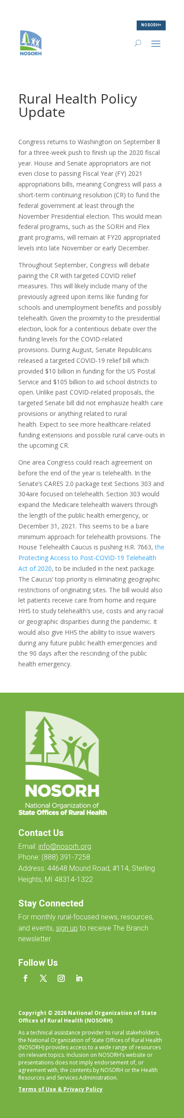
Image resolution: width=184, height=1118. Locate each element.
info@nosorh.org (64, 846)
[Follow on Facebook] (25, 978)
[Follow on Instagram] (61, 978)
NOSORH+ (151, 25)
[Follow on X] (43, 978)
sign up (67, 928)
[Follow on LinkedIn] (79, 978)
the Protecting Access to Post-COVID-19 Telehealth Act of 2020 (91, 558)
